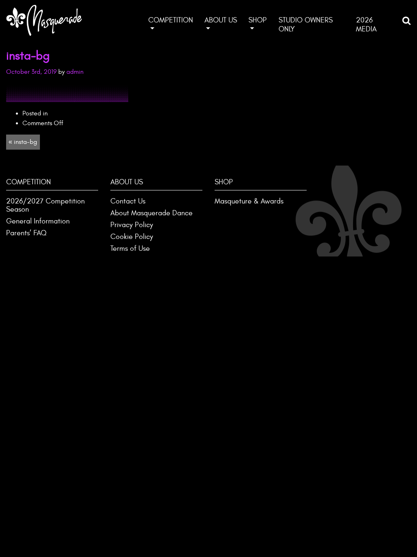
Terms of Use (130, 248)
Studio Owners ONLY (306, 24)
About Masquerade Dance (151, 213)
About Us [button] (220, 20)
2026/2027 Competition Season (45, 205)
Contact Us (127, 201)
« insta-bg (23, 142)
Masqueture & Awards (249, 201)
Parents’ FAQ (26, 233)
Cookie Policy (131, 236)
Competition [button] (170, 20)
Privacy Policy (131, 225)
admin (74, 71)
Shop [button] (257, 20)
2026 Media (366, 24)
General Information (38, 221)
